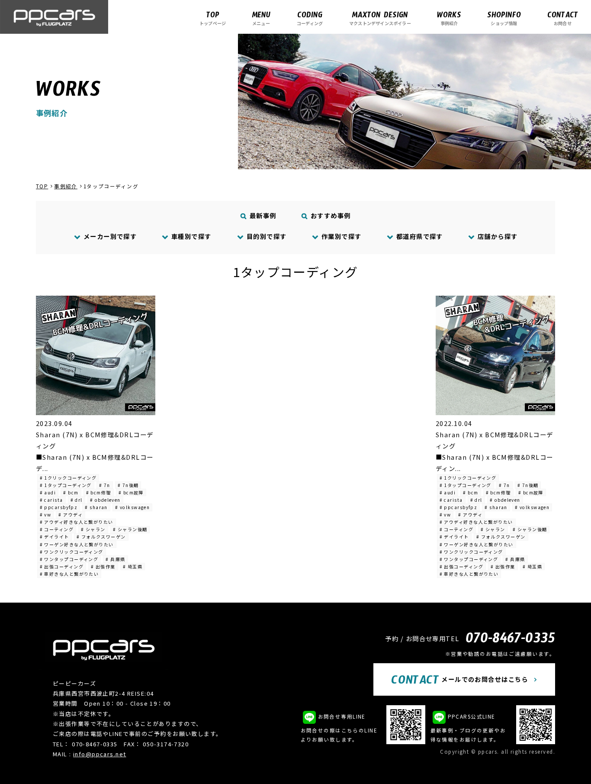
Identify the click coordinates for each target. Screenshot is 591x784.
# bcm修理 (98, 492)
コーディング (310, 18)
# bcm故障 (131, 492)
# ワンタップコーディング (69, 559)
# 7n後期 (128, 485)
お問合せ (562, 18)
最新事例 (262, 215)
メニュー (261, 18)
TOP (42, 186)
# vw (45, 514)
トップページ (212, 18)
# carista (51, 500)
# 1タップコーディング (66, 485)
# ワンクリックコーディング (71, 551)
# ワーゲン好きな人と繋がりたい (77, 544)
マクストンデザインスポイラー (380, 18)
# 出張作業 (103, 566)
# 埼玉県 (132, 566)
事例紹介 (449, 18)
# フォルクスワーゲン (101, 536)
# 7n (104, 485)
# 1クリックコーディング (68, 477)
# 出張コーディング (62, 566)
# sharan (96, 507)
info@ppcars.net (99, 754)
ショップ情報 (504, 18)
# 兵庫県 (115, 559)
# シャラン (93, 529)
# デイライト (54, 536)
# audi (48, 492)
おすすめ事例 (329, 215)
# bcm (70, 492)
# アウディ (70, 514)
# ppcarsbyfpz (59, 507)
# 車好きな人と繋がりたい (69, 574)
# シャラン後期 (130, 529)
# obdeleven (105, 500)
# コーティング (57, 529)
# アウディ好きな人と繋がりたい (76, 522)
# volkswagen (132, 507)
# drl (77, 500)
